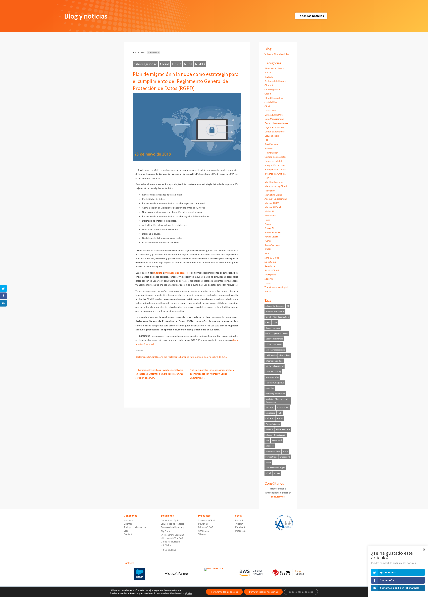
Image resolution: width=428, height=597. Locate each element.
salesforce (269, 445)
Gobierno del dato (273, 161)
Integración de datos (275, 165)
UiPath (268, 473)
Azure (267, 72)
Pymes (267, 240)
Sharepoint (270, 274)
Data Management (274, 118)
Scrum (285, 451)
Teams (267, 282)
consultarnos (278, 496)
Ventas (268, 291)
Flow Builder (271, 152)
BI (288, 306)
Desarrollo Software (274, 338)
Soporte (268, 278)
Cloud (164, 64)
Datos (285, 333)
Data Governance (273, 114)
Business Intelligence (275, 81)
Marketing (269, 190)
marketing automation (275, 393)
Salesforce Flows (272, 451)
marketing (269, 388)
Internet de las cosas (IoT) (177, 272)
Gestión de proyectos (275, 156)
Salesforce (269, 266)
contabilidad (271, 102)
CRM (267, 106)
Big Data (157, 272)
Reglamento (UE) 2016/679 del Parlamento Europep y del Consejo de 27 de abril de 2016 (181, 356)
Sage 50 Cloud (271, 257)
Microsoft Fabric (273, 207)
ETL (266, 139)
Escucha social (272, 135)
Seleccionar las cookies (301, 591)
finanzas (268, 148)
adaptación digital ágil (274, 306)
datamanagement (273, 333)
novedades (270, 413)
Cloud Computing (273, 97)
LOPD (176, 64)
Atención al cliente (274, 68)
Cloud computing (281, 317)
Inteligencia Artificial (275, 169)
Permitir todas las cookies (224, 591)
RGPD (200, 64)
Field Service (271, 144)
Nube (188, 64)
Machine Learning (273, 182)
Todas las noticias (311, 16)
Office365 (270, 418)
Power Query (271, 236)
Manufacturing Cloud (275, 186)
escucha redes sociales (275, 350)
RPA (266, 253)
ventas (277, 473)
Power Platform (272, 232)
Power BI (269, 228)
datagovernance (272, 328)
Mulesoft (269, 211)
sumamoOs (153, 52)
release (268, 435)
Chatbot (268, 85)
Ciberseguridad (145, 64)
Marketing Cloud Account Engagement (276, 400)
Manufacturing (272, 377)
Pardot (268, 224)
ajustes (188, 593)
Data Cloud (270, 110)
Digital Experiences (274, 127)
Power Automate (272, 424)
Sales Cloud (270, 261)
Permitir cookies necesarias (263, 591)
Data (275, 322)
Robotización (280, 435)
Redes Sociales (272, 245)
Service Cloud (271, 270)
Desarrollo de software (276, 123)
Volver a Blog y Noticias (276, 54)
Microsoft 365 (271, 203)
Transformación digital (276, 287)
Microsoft (269, 407)
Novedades (270, 215)
